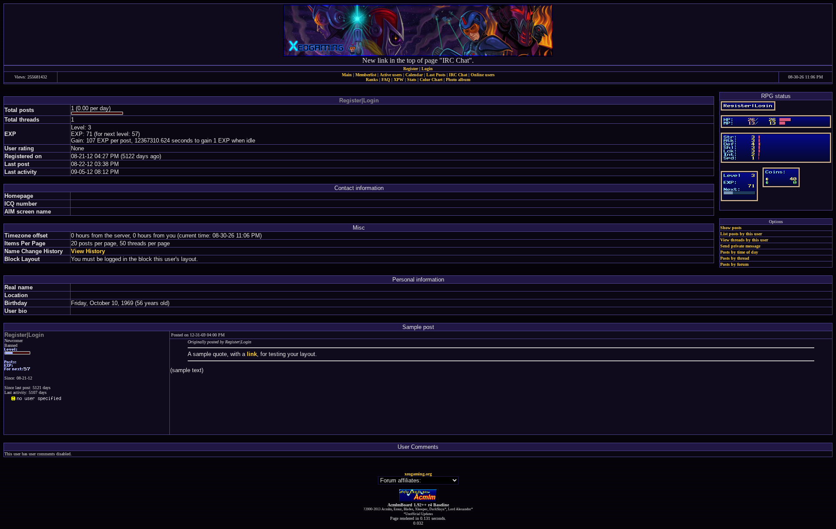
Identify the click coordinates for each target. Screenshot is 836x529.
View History (88, 251)
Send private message (740, 246)
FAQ (385, 79)
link (252, 354)
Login (427, 68)
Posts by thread (734, 258)
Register (410, 68)
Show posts (731, 227)
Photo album (458, 79)
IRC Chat (458, 74)
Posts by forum (734, 264)
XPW (399, 79)
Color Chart (431, 79)
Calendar (414, 74)
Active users (391, 74)
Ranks (372, 79)
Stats (411, 79)
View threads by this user (744, 239)
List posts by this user (741, 233)
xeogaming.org (418, 473)
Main (347, 74)
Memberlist (365, 74)
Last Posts (435, 74)
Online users (483, 74)
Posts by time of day (739, 252)
